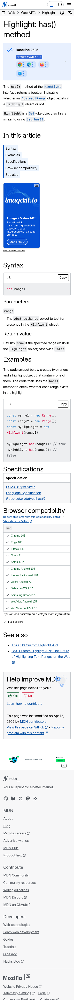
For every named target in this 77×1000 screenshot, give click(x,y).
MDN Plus (10, 848)
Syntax (10, 148)
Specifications (15, 161)
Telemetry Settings (17, 993)
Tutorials (9, 947)
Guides (8, 939)
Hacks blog (11, 961)
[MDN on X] (20, 798)
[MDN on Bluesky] (13, 798)
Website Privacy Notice (20, 986)
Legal (42, 993)
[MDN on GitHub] (5, 798)
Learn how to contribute (24, 704)
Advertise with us (16, 841)
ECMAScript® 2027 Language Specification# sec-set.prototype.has (24, 493)
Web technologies (16, 925)
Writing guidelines (16, 890)
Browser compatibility (21, 168)
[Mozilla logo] (16, 977)
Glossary (10, 954)
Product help (12, 855)
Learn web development (21, 932)
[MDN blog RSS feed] (35, 798)
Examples (12, 155)
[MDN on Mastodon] (27, 798)
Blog (6, 826)
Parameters (16, 302)
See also (11, 175)
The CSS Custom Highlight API (34, 645)
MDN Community (16, 875)
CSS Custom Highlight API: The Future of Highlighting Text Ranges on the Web (40, 654)
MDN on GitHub (15, 905)
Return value (17, 334)
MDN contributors (33, 721)
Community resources (19, 883)
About (8, 818)
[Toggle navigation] (69, 4)
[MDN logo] (11, 778)
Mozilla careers (14, 833)
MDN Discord (13, 897)
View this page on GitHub (25, 727)
